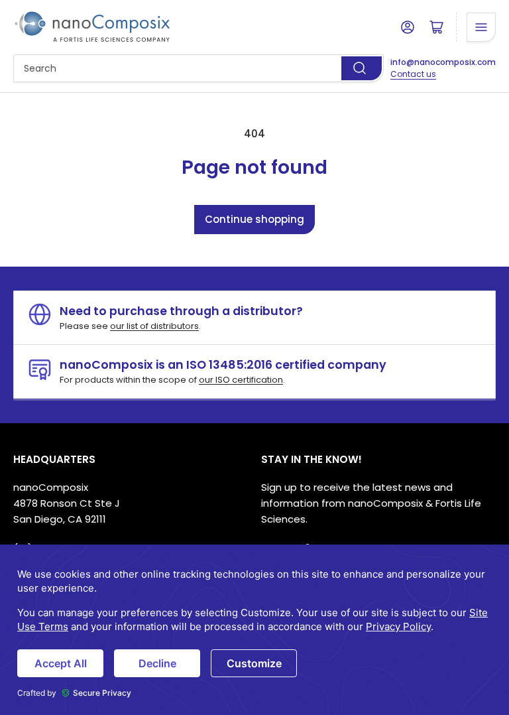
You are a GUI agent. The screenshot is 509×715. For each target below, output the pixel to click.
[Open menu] (481, 27)
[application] (254, 630)
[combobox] (198, 68)
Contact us (413, 74)
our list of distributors (154, 326)
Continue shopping (254, 219)
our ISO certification (241, 379)
